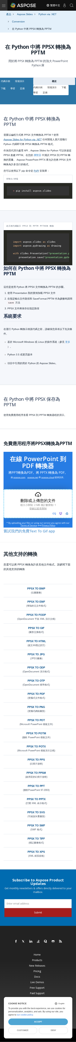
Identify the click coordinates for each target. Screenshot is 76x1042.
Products (37, 960)
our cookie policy (25, 1015)
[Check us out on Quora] (45, 941)
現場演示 (19, 81)
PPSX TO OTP (36, 680)
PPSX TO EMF (36, 601)
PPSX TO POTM (36, 733)
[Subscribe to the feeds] (60, 941)
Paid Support (37, 993)
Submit (38, 912)
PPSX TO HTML (36, 641)
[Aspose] (23, 5)
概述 (54, 81)
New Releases (37, 965)
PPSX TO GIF (36, 628)
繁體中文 (54, 5)
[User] (64, 5)
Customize (22, 1030)
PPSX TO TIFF (36, 838)
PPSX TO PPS (36, 759)
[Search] (71, 5)
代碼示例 (5, 81)
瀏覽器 (37, 155)
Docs (37, 976)
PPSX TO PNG (36, 706)
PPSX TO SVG (36, 812)
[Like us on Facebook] (16, 941)
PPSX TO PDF (36, 693)
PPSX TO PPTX (36, 799)
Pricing (37, 971)
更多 (67, 341)
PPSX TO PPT (36, 785)
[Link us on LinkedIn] (31, 941)
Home (37, 954)
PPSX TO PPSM (36, 772)
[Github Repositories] (53, 941)
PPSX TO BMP (36, 588)
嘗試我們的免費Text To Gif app (29, 531)
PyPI (36, 170)
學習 (12, 88)
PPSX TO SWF (36, 825)
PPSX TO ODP (36, 667)
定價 (22, 88)
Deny (53, 1030)
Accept (38, 1022)
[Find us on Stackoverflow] (38, 941)
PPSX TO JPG (36, 654)
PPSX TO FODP (36, 614)
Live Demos (37, 982)
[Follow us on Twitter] (23, 941)
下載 (3, 88)
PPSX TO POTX (36, 746)
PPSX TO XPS (36, 851)
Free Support (37, 987)
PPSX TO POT (36, 720)
